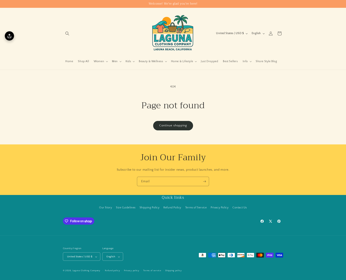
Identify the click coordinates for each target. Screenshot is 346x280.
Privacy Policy (219, 207)
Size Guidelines (126, 207)
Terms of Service (196, 207)
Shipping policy (173, 270)
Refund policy (112, 270)
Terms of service (152, 270)
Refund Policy (172, 207)
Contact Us (239, 207)
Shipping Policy (150, 207)
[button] (67, 33)
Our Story (105, 207)
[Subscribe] (204, 181)
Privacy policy (131, 270)
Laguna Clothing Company (86, 271)
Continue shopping (173, 125)
